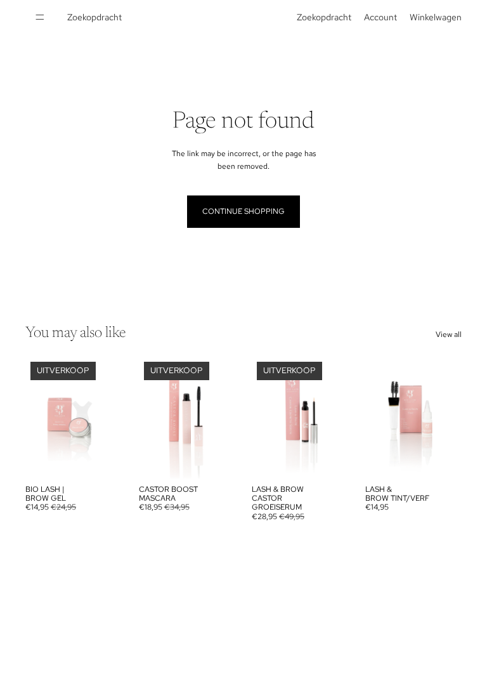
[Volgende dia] (108, 418)
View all (449, 334)
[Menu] (40, 17)
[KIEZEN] (442, 458)
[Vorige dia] (39, 418)
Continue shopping (243, 211)
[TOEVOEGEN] (102, 458)
